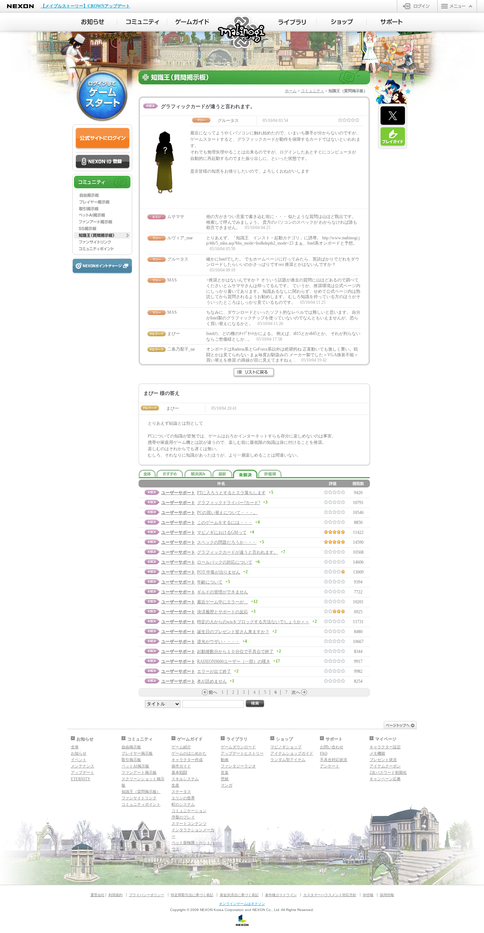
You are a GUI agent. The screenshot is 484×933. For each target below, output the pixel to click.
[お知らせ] (92, 22)
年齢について (210, 582)
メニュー (457, 6)
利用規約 (115, 895)
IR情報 (368, 895)
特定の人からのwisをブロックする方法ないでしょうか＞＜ (253, 621)
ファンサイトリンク (139, 798)
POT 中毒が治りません (218, 572)
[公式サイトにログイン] (102, 138)
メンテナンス (82, 766)
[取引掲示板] (102, 208)
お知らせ (78, 753)
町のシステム (183, 804)
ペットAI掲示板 (135, 766)
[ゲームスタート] (102, 95)
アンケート (329, 766)
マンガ (226, 785)
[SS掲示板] (102, 228)
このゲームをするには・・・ (224, 522)
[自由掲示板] (102, 195)
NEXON (20, 6)
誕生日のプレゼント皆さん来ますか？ (233, 631)
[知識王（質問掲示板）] (102, 235)
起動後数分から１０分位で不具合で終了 (235, 651)
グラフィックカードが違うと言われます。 (237, 552)
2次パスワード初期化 (388, 772)
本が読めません (212, 681)
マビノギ (242, 32)
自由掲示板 (131, 747)
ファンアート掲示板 (139, 772)
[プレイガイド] (392, 137)
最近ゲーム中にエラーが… (222, 601)
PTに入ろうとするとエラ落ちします (231, 492)
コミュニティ (312, 91)
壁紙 (225, 779)
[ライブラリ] (292, 22)
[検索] (255, 704)
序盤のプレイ (183, 817)
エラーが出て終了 (214, 671)
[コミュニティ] (142, 22)
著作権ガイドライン (281, 895)
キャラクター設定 (385, 747)
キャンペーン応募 (385, 779)
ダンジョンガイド (187, 855)
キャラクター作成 (187, 760)
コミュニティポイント (141, 804)
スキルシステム (185, 779)
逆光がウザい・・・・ (218, 641)
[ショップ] (342, 22)
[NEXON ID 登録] (102, 162)
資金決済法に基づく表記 (239, 895)
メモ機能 (377, 753)
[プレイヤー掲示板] (102, 202)
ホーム (291, 91)
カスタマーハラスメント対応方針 (329, 895)
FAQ (323, 753)
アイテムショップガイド (291, 753)
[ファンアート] (102, 222)
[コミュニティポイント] (102, 249)
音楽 (225, 772)
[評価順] (270, 473)
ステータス (181, 791)
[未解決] (245, 474)
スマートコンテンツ (189, 823)
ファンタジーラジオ (238, 766)
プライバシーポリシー (146, 895)
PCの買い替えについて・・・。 (227, 512)
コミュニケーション (189, 811)
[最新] (222, 473)
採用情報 (387, 895)
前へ (213, 692)
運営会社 (97, 895)
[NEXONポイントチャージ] (102, 266)
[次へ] (304, 692)
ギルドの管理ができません (222, 592)
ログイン (417, 6)
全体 (75, 747)
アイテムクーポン (385, 766)
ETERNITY (80, 779)
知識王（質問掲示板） (141, 791)
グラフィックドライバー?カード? (228, 502)
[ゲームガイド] (192, 22)
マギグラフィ (183, 862)
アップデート (82, 772)
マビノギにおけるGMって (222, 532)
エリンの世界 (183, 798)
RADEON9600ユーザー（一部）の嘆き (233, 661)
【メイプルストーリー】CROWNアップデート (85, 6)
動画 (225, 760)
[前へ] (205, 692)
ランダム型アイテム (287, 760)
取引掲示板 (131, 760)
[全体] (147, 473)
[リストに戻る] (254, 373)
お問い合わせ (331, 747)
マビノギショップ (286, 747)
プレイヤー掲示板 (137, 753)
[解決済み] (198, 473)
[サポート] (392, 22)
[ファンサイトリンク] (102, 242)
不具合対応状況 (333, 760)
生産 (175, 785)
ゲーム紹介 (181, 747)
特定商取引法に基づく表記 (192, 895)
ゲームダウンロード (238, 747)
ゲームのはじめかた (189, 753)
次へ (296, 692)
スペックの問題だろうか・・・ (227, 542)
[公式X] (392, 116)
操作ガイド (181, 766)
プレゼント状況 (383, 760)
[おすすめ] (170, 473)
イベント (78, 760)
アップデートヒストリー (242, 753)
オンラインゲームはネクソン (242, 904)
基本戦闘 (179, 772)
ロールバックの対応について (224, 562)
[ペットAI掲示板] (102, 215)
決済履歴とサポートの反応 (222, 611)
